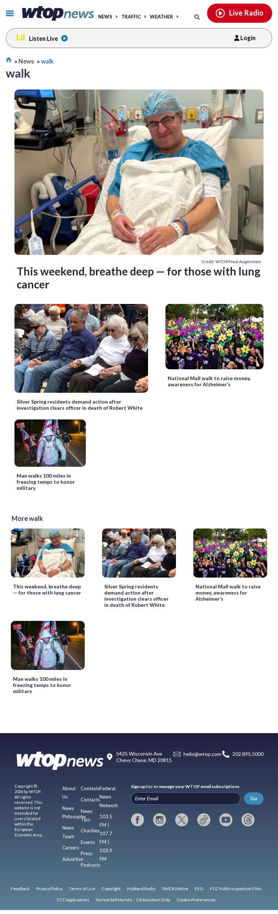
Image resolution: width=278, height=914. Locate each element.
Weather (161, 16)
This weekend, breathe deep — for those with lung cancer (138, 278)
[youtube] (225, 819)
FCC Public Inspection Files (236, 888)
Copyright (111, 888)
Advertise (72, 859)
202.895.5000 (248, 754)
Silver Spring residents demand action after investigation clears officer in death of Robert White (80, 405)
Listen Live (43, 38)
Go (253, 798)
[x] (181, 819)
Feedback (20, 888)
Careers (70, 847)
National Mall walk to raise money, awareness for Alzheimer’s (209, 381)
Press (86, 853)
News (105, 16)
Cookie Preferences (196, 899)
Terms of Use (82, 888)
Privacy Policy (49, 888)
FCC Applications (73, 899)
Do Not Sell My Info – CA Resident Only (133, 899)
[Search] (197, 17)
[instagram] (159, 819)
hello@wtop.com (202, 754)
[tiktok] (203, 819)
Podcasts (90, 865)
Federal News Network (109, 796)
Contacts (90, 799)
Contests (90, 788)
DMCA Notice (175, 888)
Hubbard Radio (141, 888)
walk (47, 61)
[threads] (247, 819)
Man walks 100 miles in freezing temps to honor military (46, 482)
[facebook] (137, 819)
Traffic (131, 16)
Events (88, 842)
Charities (90, 831)
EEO (199, 888)
